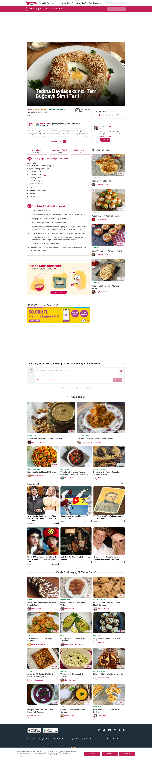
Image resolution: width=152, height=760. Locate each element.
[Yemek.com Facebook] (119, 730)
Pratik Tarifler (32, 9)
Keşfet (84, 3)
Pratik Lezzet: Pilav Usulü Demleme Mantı (95, 439)
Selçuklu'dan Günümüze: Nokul (106, 638)
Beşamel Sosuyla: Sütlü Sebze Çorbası (73, 711)
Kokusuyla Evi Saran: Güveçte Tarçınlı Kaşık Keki (106, 473)
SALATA (30, 635)
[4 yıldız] (109, 115)
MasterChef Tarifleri (58, 9)
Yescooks (104, 126)
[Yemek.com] (31, 3)
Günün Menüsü (64, 3)
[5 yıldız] (112, 115)
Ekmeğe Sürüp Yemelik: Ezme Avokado (73, 639)
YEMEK (29, 109)
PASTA (29, 600)
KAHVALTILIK (31, 435)
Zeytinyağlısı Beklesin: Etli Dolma (41, 472)
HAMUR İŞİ (95, 178)
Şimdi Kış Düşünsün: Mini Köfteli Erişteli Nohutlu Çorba (41, 675)
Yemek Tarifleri (44, 3)
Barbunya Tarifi (44, 9)
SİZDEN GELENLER (83, 435)
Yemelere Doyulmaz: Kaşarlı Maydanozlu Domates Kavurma (74, 473)
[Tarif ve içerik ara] (103, 3)
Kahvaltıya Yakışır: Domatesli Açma (107, 251)
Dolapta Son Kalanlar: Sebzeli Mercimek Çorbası (40, 711)
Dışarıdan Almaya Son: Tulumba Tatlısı (74, 604)
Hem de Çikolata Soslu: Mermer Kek (108, 674)
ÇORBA (29, 671)
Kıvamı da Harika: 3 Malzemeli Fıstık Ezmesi (46, 439)
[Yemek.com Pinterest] (124, 730)
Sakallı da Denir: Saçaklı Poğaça (105, 216)
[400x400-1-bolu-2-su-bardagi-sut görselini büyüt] (45, 175)
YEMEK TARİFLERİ (40, 109)
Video (54, 3)
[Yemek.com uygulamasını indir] (34, 730)
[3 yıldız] (106, 115)
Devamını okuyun (105, 136)
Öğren (78, 3)
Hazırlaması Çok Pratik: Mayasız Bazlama (105, 287)
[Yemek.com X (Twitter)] (115, 730)
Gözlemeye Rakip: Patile (102, 181)
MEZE (62, 635)
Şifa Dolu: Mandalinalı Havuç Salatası (39, 639)
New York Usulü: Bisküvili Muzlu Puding (106, 711)
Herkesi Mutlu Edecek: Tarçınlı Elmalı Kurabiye (106, 604)
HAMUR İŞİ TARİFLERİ (56, 109)
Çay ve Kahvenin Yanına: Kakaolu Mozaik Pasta (41, 604)
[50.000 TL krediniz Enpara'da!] (58, 315)
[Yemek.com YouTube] (109, 730)
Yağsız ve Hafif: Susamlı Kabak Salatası (73, 675)
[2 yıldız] (102, 115)
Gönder (118, 380)
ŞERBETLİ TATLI (65, 600)
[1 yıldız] (99, 115)
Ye (73, 3)
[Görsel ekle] (120, 371)
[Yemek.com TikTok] (104, 730)
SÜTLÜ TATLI (97, 707)
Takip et (105, 139)
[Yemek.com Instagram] (99, 730)
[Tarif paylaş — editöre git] (58, 278)
